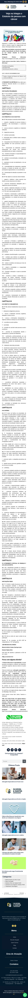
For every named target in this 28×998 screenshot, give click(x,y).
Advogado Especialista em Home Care (12, 781)
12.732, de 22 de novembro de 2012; (11, 191)
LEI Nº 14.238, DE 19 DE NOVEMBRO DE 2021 (11, 73)
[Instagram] (26, 2)
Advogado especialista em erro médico (13, 835)
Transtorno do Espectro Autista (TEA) (15, 884)
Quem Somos (14, 942)
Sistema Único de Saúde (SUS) (13, 883)
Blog (14, 945)
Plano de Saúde (9, 881)
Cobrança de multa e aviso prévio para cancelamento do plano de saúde (12, 853)
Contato (15, 948)
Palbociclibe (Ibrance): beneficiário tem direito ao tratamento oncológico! (13, 817)
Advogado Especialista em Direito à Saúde (14, 799)
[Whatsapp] (23, 2)
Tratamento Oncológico (11, 886)
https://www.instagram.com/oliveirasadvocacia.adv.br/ (15, 711)
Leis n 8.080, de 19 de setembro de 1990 (15, 189)
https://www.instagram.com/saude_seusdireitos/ (14, 58)
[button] (25, 6)
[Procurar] (24, 761)
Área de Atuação (14, 940)
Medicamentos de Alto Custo (12, 879)
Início (14, 937)
